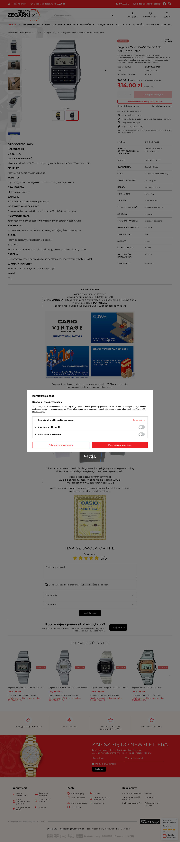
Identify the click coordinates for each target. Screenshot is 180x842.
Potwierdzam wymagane (61, 445)
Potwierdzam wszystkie (119, 445)
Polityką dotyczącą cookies (96, 406)
